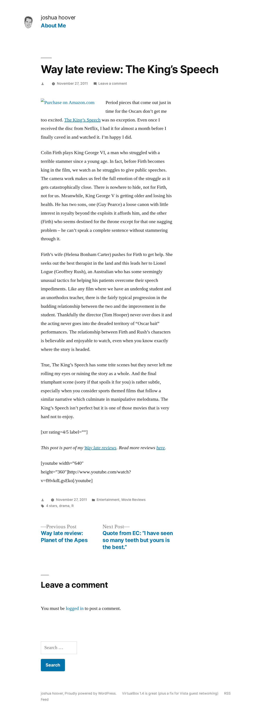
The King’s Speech (82, 120)
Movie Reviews (133, 500)
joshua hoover (58, 17)
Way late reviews (100, 448)
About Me (53, 25)
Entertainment (108, 500)
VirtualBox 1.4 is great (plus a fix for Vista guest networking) (170, 693)
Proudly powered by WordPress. (91, 693)
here (160, 448)
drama (64, 506)
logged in (75, 608)
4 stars (51, 506)
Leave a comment (112, 83)
